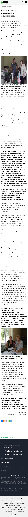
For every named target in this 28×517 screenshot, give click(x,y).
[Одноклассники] (4, 421)
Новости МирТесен (7, 437)
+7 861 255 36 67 (13, 454)
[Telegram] (11, 421)
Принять (14, 514)
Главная (3, 6)
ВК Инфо (9, 6)
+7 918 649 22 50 (13, 451)
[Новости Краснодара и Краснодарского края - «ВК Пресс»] (4, 2)
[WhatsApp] (9, 421)
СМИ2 (3, 431)
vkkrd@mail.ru (8, 458)
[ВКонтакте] (2, 421)
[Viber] (6, 421)
